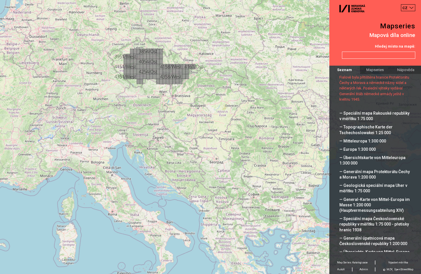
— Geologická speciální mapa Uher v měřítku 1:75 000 (373, 188)
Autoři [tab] (341, 269)
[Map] (210, 137)
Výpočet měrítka (398, 262)
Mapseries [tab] (375, 70)
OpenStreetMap (403, 269)
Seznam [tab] (344, 70)
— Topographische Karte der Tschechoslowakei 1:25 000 (366, 130)
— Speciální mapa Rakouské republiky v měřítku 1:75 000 (374, 116)
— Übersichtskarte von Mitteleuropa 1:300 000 (372, 160)
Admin (363, 269)
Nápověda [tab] (405, 70)
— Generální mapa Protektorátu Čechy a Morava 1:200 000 (374, 174)
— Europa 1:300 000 (357, 149)
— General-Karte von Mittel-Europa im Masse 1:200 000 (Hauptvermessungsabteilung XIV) (374, 205)
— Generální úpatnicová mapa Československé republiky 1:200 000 (373, 241)
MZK (390, 269)
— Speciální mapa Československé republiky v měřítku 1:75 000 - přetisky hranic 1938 (374, 224)
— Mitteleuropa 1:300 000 (362, 141)
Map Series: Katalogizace (352, 262)
